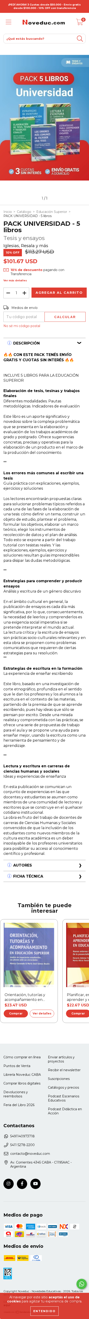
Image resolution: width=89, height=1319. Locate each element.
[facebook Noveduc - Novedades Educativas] (22, 1184)
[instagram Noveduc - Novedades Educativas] (8, 1184)
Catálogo (24, 212)
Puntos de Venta (16, 1066)
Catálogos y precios (63, 1087)
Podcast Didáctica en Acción (65, 1111)
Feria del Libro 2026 (18, 1105)
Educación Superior (51, 212)
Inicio (7, 212)
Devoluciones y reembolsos (15, 1094)
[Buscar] (80, 38)
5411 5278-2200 (22, 1145)
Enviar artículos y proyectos (61, 1059)
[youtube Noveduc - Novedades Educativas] (35, 1184)
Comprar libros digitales (21, 1083)
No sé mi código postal (21, 326)
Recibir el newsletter (64, 1070)
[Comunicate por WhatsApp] (81, 1284)
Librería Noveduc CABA (22, 1075)
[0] (79, 23)
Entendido (44, 1311)
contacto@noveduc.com (30, 1154)
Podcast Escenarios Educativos (63, 1098)
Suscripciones (59, 1079)
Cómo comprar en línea (22, 1057)
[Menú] (8, 22)
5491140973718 (22, 1136)
